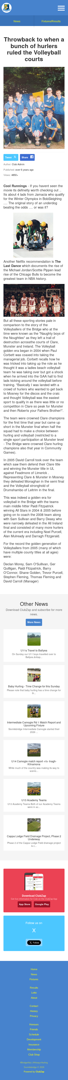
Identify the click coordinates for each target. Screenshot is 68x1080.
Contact (34, 1006)
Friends (34, 1029)
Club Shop (34, 1054)
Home (34, 969)
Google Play (42, 904)
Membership (34, 1049)
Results (34, 987)
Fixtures (34, 979)
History (34, 1011)
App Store (24, 904)
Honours (34, 1024)
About (34, 997)
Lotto (34, 992)
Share (25, 157)
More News (33, 622)
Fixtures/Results (51, 21)
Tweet (8, 157)
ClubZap (40, 1071)
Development (34, 1039)
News (17, 21)
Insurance (34, 1044)
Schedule (34, 1034)
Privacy (34, 1016)
